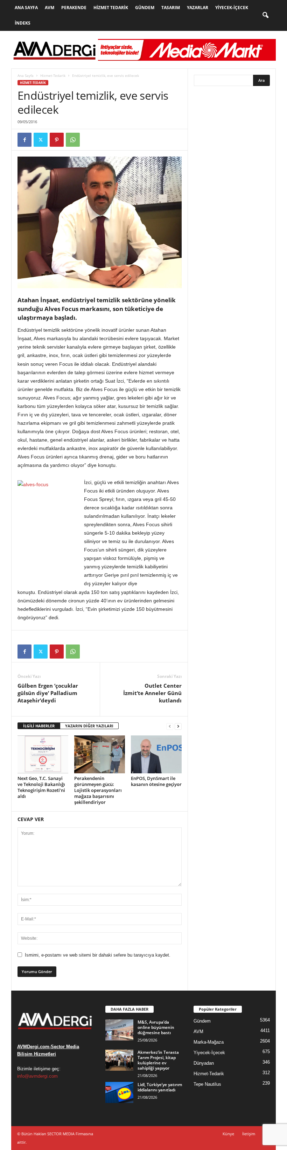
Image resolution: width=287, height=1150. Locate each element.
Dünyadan (204, 1063)
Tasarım (170, 8)
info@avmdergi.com (37, 1076)
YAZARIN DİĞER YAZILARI (89, 725)
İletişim (248, 1133)
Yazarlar (197, 8)
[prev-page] (169, 726)
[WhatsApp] (73, 140)
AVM (49, 8)
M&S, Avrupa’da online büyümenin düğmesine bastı (156, 1027)
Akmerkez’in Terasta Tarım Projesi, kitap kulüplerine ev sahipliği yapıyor (158, 1060)
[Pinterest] (57, 140)
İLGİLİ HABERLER (39, 725)
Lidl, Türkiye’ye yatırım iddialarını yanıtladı (160, 1087)
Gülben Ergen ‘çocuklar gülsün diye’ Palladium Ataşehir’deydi (48, 693)
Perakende (73, 8)
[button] (265, 15)
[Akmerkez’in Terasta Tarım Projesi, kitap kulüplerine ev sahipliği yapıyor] (119, 1060)
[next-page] (178, 726)
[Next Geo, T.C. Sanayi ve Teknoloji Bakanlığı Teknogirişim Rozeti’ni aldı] (43, 754)
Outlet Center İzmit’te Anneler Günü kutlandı (152, 693)
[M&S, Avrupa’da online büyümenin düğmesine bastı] (119, 1029)
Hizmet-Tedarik (52, 75)
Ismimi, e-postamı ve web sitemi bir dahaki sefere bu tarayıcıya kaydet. (97, 955)
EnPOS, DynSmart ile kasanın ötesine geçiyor (156, 781)
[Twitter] (41, 140)
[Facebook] (24, 140)
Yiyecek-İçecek (231, 8)
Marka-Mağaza (209, 1042)
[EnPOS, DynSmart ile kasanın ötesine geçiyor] (156, 754)
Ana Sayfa (26, 8)
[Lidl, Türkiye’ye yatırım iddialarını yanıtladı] (119, 1092)
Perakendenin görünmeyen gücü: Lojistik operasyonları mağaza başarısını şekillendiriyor (98, 790)
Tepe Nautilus (207, 1084)
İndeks (22, 23)
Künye (228, 1133)
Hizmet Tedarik (110, 8)
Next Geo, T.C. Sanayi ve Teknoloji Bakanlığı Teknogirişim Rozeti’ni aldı (41, 787)
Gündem (144, 8)
